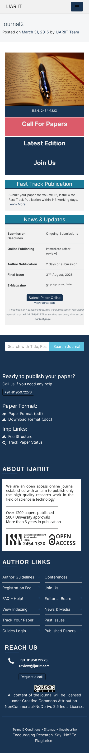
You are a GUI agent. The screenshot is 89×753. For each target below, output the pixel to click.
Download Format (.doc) (30, 419)
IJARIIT (14, 6)
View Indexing (15, 609)
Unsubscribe (68, 729)
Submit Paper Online (45, 298)
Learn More (17, 204)
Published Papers (60, 630)
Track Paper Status (25, 442)
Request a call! (32, 677)
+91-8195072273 (18, 392)
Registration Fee (16, 587)
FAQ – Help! (12, 598)
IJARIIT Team (67, 32)
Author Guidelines (18, 577)
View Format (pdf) (44, 302)
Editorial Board (58, 598)
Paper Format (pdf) (26, 413)
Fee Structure (20, 436)
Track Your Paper (17, 620)
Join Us (51, 587)
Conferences (56, 577)
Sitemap (50, 729)
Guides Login (14, 630)
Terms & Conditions (27, 729)
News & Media (57, 609)
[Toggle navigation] (77, 6)
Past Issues (55, 620)
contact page (43, 319)
